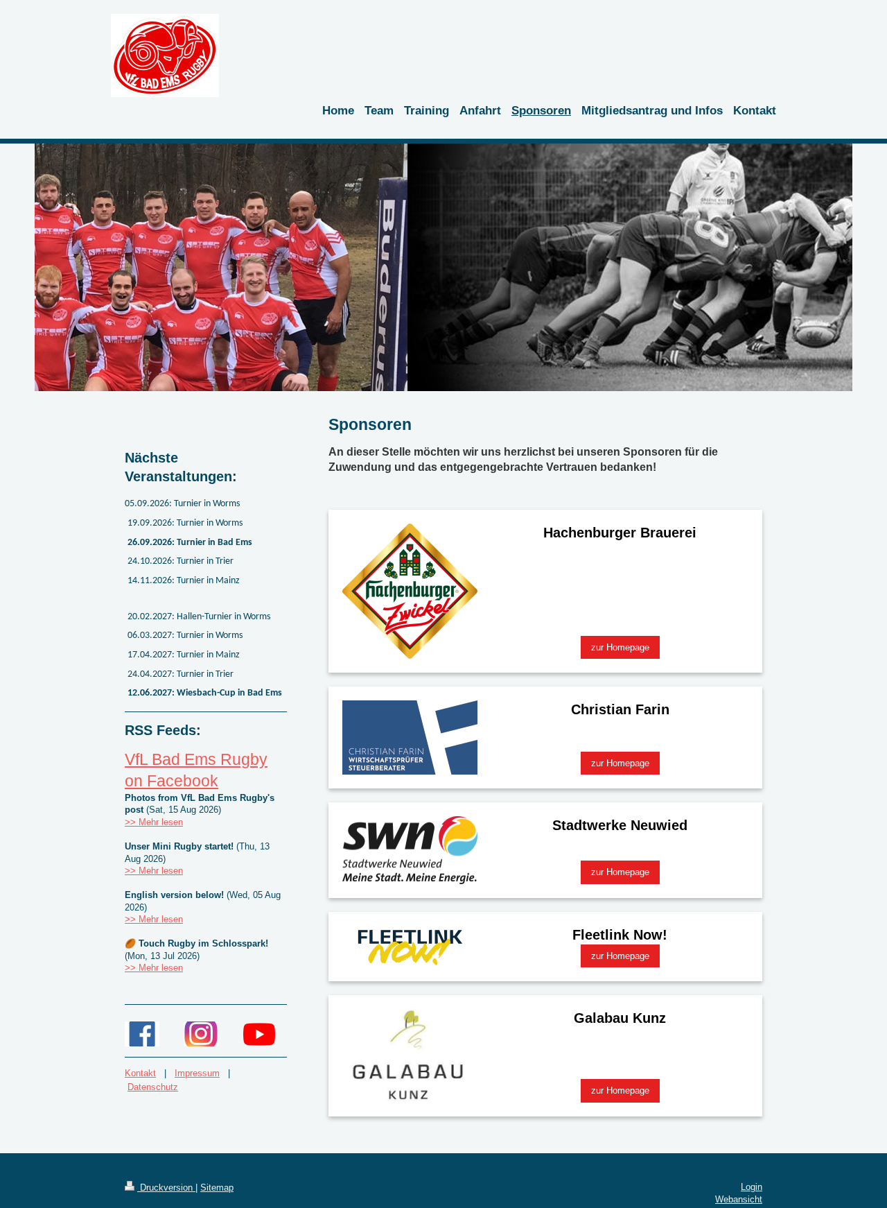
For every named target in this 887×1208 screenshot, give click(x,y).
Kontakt (140, 1073)
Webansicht (738, 1199)
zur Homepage (620, 647)
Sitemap (217, 1187)
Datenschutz (153, 1087)
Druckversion (166, 1187)
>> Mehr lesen (154, 822)
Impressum (197, 1073)
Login (751, 1187)
